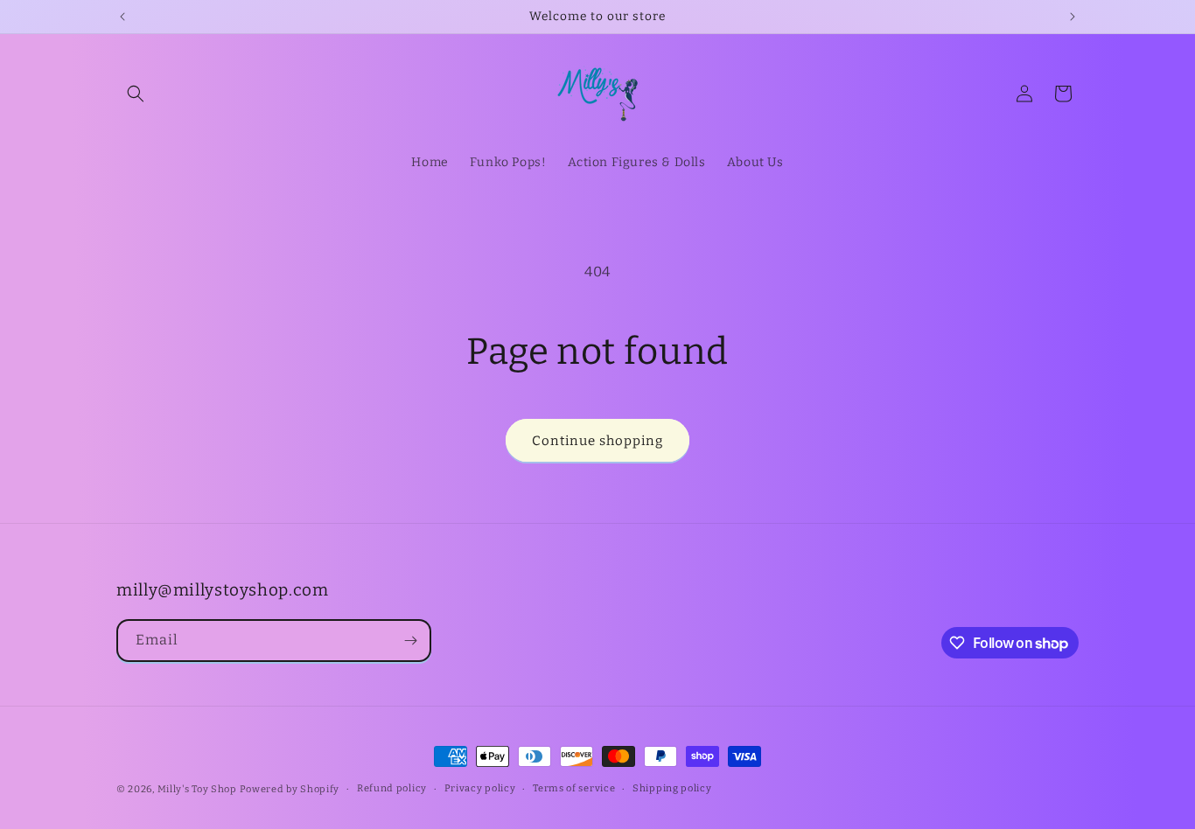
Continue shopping (597, 441)
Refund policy (392, 788)
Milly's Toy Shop (197, 789)
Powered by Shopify (290, 789)
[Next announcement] (1072, 16)
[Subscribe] (410, 640)
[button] (135, 93)
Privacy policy (480, 788)
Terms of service (574, 788)
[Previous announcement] (122, 16)
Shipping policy (672, 788)
